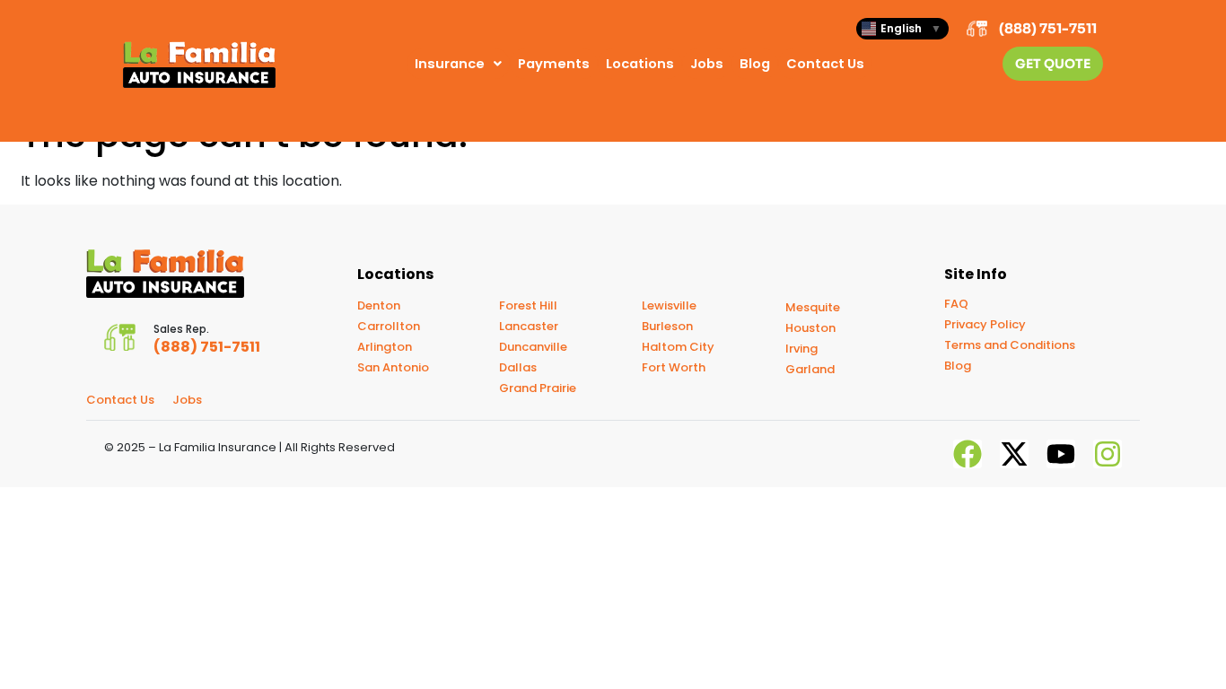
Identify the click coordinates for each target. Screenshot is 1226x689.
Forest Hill (528, 305)
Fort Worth (673, 367)
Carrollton (388, 326)
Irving (801, 348)
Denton (378, 305)
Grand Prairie (537, 388)
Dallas (518, 367)
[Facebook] (967, 454)
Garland (810, 369)
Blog (755, 64)
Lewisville (669, 305)
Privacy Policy (985, 324)
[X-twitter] (1014, 454)
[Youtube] (1060, 454)
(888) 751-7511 (1048, 28)
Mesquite (812, 307)
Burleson (667, 326)
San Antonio (393, 367)
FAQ (956, 304)
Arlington (384, 347)
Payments (554, 64)
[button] (458, 64)
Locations (640, 64)
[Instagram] (1107, 454)
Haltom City (678, 347)
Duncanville (533, 347)
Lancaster (528, 326)
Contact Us (825, 64)
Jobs (706, 64)
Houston (810, 328)
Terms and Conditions (1009, 345)
